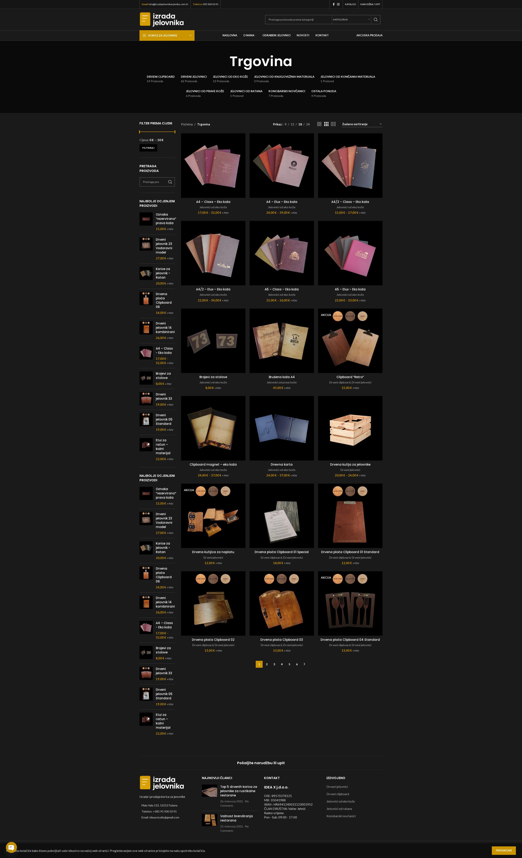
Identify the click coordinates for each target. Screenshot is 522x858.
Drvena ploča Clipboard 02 (213, 640)
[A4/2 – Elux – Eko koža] (213, 253)
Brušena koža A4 (282, 377)
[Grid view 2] (319, 124)
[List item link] (167, 811)
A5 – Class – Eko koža (282, 289)
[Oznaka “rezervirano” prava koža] (146, 221)
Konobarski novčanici (341, 816)
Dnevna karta (282, 464)
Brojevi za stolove (163, 375)
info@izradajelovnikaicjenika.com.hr (168, 4)
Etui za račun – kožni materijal (163, 446)
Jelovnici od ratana (339, 808)
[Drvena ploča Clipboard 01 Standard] (350, 516)
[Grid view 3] (326, 124)
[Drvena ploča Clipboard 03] (282, 603)
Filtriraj (148, 147)
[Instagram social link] (338, 4)
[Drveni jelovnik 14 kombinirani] (146, 330)
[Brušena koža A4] (282, 341)
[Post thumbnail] (209, 795)
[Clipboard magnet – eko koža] (213, 428)
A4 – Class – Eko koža (213, 202)
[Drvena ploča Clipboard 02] (213, 603)
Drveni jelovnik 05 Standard (164, 419)
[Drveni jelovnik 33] (146, 399)
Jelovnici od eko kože (213, 207)
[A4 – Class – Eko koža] (213, 165)
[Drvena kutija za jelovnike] (350, 428)
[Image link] (161, 782)
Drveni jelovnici (361, 382)
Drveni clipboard (340, 382)
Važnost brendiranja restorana (236, 818)
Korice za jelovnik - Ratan (163, 273)
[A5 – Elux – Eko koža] (350, 253)
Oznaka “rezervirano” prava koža (166, 218)
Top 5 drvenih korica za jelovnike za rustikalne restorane (238, 790)
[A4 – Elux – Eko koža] (282, 165)
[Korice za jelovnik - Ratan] (146, 276)
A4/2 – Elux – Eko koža (213, 289)
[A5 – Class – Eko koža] (282, 253)
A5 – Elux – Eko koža (350, 289)
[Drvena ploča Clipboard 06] (146, 303)
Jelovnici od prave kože (282, 382)
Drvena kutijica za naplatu (213, 552)
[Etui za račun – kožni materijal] (146, 449)
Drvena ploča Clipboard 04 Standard (350, 640)
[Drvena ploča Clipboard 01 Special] (282, 516)
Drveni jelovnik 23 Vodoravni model (164, 246)
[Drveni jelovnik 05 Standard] (146, 422)
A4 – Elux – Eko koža (281, 202)
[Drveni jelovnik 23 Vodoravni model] (146, 248)
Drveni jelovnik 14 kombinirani (165, 327)
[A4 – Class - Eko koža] (146, 355)
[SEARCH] (375, 19)
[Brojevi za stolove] (146, 378)
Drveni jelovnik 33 (164, 396)
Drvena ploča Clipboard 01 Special (282, 552)
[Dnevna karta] (282, 428)
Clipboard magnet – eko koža (213, 464)
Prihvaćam (504, 850)
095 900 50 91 (210, 4)
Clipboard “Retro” (350, 377)
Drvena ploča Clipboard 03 (281, 640)
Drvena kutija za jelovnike (350, 464)
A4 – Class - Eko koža (164, 350)
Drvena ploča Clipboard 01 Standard (350, 552)
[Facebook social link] (334, 4)
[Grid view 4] (333, 124)
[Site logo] (161, 19)
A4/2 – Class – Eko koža (350, 202)
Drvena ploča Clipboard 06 (164, 300)
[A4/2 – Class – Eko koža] (350, 165)
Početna (187, 124)
